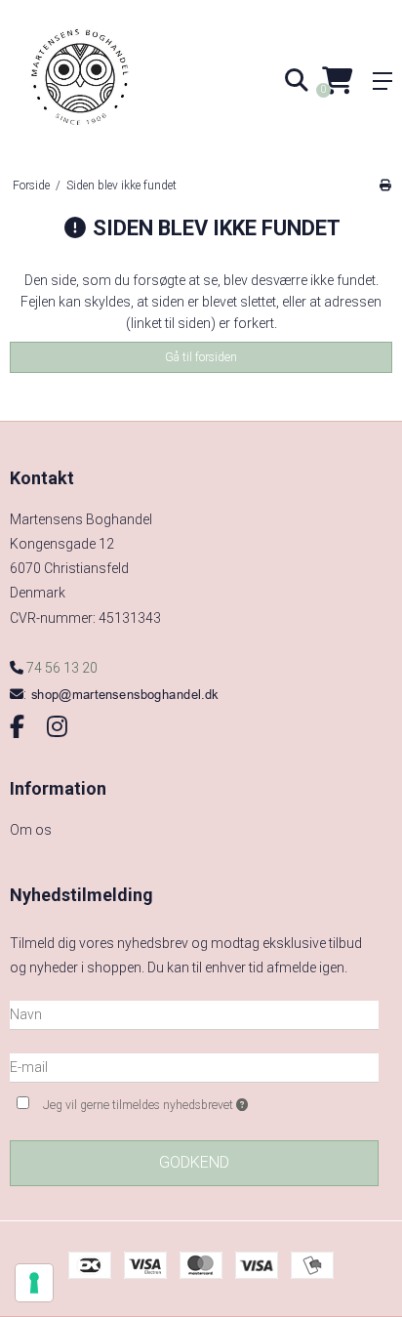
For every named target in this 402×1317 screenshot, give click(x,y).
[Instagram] (57, 727)
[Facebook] (17, 727)
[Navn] (194, 1014)
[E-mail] (194, 1067)
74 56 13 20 (60, 668)
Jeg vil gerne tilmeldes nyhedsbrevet (178, 1101)
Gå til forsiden (201, 357)
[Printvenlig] (385, 185)
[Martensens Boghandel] (100, 81)
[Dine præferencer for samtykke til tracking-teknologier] (34, 1282)
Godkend (194, 1162)
